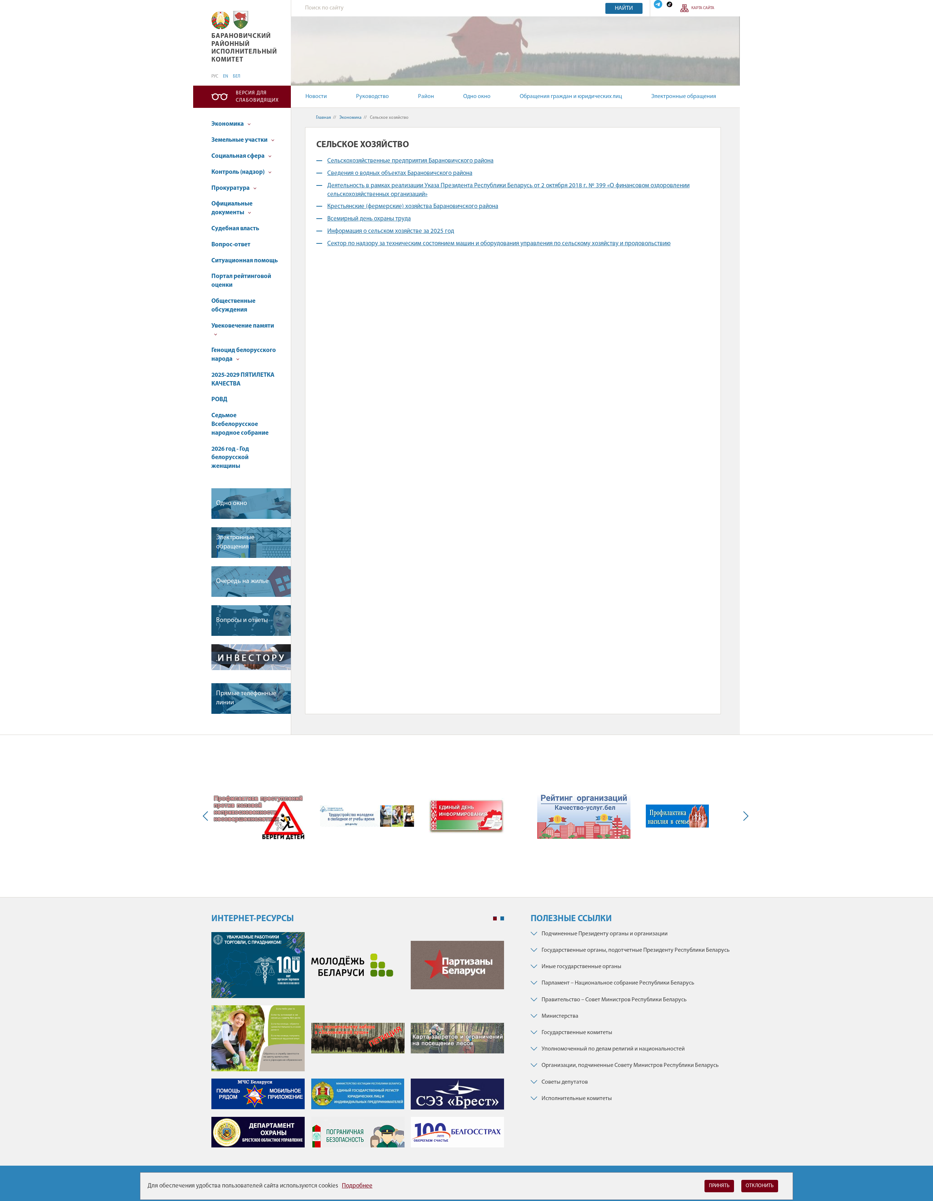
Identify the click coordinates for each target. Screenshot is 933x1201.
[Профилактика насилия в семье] (677, 816)
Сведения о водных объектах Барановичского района (399, 173)
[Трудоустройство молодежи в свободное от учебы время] (367, 815)
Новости (316, 96)
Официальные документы (232, 208)
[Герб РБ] (220, 20)
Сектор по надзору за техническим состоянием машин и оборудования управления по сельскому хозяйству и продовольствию (499, 243)
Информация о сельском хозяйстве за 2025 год (390, 231)
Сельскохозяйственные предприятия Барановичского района (410, 161)
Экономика (228, 124)
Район (426, 96)
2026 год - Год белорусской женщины (230, 458)
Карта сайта (702, 8)
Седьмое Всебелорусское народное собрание (240, 424)
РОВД (219, 399)
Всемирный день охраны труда (369, 219)
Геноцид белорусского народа (243, 354)
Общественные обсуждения (233, 305)
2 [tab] (502, 918)
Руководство (372, 96)
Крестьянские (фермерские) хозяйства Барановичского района (412, 206)
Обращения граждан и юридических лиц (571, 96)
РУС (214, 76)
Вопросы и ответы (242, 620)
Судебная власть (235, 229)
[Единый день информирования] (467, 816)
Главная (323, 118)
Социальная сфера (238, 156)
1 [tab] (495, 918)
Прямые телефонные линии (246, 698)
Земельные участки (240, 140)
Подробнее (357, 1186)
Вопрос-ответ (230, 245)
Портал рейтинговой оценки (241, 280)
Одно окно (477, 96)
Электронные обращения (683, 96)
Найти (624, 8)
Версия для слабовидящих (257, 96)
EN (225, 76)
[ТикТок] (669, 4)
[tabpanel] (357, 1043)
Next (744, 816)
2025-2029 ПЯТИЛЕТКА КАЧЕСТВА (242, 379)
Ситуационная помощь (244, 261)
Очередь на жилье (242, 581)
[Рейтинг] (584, 816)
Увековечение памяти (242, 326)
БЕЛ (236, 76)
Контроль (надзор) (238, 172)
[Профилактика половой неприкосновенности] (258, 816)
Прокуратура (231, 188)
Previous (207, 816)
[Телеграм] (658, 4)
